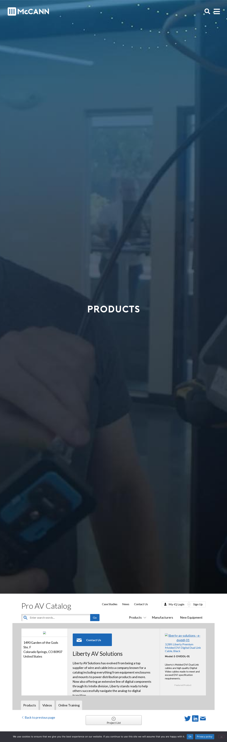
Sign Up (198, 604)
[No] (221, 736)
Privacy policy (204, 736)
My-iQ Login (176, 604)
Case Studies (109, 604)
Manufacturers (162, 617)
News (125, 604)
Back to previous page (39, 717)
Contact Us (141, 604)
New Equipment (191, 617)
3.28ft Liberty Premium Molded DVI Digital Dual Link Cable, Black (183, 648)
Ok (190, 736)
